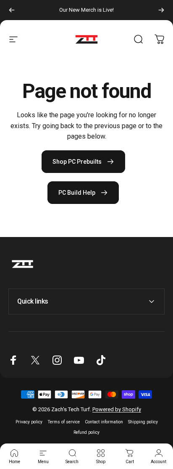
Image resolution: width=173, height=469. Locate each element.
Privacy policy (29, 422)
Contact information (104, 422)
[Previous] (12, 10)
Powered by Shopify (116, 409)
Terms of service (63, 422)
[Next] (161, 10)
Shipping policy (143, 422)
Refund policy (86, 432)
